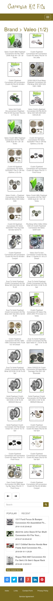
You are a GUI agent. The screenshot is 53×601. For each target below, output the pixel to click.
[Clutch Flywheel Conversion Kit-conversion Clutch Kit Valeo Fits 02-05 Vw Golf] (37, 413)
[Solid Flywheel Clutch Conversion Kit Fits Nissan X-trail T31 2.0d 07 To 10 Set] (15, 413)
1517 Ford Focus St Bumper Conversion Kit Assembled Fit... (30, 521)
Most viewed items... (14, 570)
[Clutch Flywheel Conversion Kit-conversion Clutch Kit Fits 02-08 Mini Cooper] (15, 69)
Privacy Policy (42, 590)
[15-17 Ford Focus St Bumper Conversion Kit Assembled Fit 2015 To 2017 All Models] (10, 522)
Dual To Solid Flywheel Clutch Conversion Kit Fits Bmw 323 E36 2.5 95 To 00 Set (15, 370)
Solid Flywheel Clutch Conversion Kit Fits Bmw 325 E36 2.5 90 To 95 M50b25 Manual (36, 399)
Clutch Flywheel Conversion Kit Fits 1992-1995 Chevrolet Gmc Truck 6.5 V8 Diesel (15, 342)
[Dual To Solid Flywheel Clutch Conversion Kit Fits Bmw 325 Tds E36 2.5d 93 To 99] (15, 298)
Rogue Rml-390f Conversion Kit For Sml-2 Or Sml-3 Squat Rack (30, 558)
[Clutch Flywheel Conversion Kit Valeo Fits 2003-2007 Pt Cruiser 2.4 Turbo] (37, 298)
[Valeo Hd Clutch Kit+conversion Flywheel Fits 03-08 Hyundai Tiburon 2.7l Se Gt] (15, 97)
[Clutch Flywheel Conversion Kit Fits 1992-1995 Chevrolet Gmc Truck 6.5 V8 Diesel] (15, 327)
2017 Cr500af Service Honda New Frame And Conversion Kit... (31, 546)
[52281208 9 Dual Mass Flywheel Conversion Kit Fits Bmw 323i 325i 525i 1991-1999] (37, 69)
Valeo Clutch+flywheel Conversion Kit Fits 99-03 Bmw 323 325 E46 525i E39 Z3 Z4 (36, 112)
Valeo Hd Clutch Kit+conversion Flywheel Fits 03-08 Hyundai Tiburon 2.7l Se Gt (14, 112)
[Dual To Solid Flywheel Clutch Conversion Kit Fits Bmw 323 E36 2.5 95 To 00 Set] (15, 356)
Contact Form (27, 590)
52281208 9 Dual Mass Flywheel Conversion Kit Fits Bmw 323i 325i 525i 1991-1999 (36, 83)
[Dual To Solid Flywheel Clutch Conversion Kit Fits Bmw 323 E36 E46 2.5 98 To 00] (15, 270)
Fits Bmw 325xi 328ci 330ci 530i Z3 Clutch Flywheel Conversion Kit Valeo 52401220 (36, 227)
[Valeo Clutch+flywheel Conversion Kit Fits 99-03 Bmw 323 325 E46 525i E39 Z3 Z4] (37, 97)
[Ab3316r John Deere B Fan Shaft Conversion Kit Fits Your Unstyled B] (10, 534)
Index (7, 590)
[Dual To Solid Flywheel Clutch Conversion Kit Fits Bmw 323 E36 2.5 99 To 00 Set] (37, 270)
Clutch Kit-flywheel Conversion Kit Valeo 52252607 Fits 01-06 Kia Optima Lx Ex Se (36, 141)
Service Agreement (26, 596)
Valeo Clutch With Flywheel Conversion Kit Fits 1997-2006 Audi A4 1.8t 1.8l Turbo (14, 54)
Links (16, 590)
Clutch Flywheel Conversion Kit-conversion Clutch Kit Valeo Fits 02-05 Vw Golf (36, 428)
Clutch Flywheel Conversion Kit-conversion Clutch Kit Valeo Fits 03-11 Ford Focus (36, 169)
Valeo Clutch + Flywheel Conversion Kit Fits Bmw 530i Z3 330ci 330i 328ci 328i (14, 198)
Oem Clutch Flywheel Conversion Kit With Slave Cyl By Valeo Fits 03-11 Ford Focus (15, 485)
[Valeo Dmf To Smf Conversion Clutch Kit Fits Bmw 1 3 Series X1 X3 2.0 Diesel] (37, 241)
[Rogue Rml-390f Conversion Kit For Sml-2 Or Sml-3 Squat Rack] (10, 559)
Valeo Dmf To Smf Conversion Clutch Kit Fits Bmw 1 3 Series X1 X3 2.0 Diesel (37, 255)
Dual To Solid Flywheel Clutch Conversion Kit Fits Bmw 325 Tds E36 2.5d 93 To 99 (15, 313)
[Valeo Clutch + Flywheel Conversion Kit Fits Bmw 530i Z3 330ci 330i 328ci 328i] (15, 183)
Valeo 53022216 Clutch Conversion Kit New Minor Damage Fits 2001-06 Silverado (37, 370)
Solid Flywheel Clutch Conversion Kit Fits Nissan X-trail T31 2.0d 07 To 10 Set (15, 428)
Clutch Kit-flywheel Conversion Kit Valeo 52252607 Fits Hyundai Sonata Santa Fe (15, 227)
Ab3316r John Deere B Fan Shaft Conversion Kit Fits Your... (31, 533)
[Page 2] (8, 496)
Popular (12, 513)
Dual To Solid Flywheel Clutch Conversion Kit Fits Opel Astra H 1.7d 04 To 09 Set (36, 342)
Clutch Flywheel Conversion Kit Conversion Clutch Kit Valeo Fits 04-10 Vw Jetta (36, 54)
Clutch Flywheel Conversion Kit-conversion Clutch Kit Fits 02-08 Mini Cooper (15, 83)
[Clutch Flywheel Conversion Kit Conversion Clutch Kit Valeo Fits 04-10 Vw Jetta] (37, 40)
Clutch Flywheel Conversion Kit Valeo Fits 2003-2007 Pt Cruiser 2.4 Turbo (36, 313)
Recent (25, 513)
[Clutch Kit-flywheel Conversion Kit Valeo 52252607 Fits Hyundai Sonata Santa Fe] (15, 212)
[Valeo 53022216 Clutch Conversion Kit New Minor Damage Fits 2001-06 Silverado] (37, 356)
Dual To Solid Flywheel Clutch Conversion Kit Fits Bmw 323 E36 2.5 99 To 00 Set (36, 284)
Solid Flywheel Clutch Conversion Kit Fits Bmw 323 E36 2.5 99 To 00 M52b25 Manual (15, 399)
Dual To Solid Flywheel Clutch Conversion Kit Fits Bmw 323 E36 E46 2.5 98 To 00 (15, 284)
